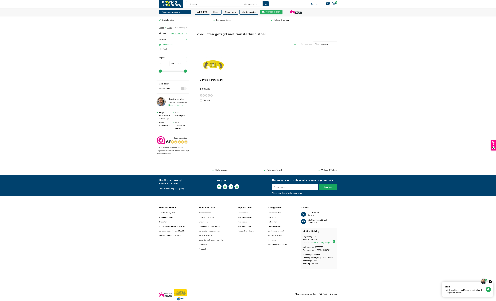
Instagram (225, 186)
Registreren (243, 213)
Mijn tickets (242, 222)
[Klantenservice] (328, 4)
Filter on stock (164, 88)
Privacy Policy (204, 249)
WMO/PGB (202, 12)
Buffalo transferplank (211, 79)
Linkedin (230, 186)
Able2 (165, 49)
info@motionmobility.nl (317, 220)
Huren (216, 12)
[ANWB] (180, 295)
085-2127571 (171, 183)
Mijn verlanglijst (244, 226)
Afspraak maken (272, 12)
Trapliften (163, 222)
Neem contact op (175, 105)
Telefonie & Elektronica (277, 244)
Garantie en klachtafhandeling (211, 240)
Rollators (272, 217)
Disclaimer (203, 244)
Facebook (219, 186)
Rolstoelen (272, 222)
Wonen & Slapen (275, 235)
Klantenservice (249, 12)
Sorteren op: (306, 44)
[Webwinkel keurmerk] (165, 294)
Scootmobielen (274, 213)
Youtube (236, 186)
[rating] (161, 140)
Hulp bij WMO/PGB (167, 213)
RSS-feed (323, 294)
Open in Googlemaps (321, 242)
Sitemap (333, 294)
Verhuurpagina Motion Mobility (172, 231)
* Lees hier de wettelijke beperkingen (287, 193)
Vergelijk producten (246, 231)
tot (171, 64)
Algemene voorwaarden (209, 226)
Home (161, 28)
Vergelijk (206, 100)
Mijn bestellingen (245, 217)
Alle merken (168, 44)
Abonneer (328, 187)
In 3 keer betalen (166, 217)
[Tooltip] (168, 118)
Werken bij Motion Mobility (170, 235)
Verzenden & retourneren (209, 231)
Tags (169, 28)
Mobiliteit (272, 240)
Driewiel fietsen (274, 226)
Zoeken (266, 3)
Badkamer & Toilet (276, 231)
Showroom (230, 12)
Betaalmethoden (206, 235)
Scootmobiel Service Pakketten (172, 226)
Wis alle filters (177, 34)
